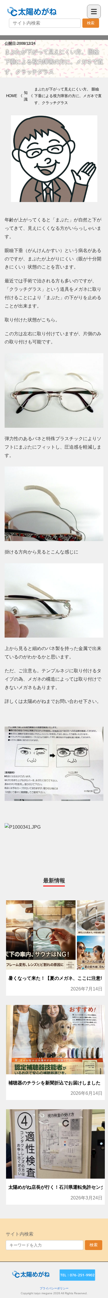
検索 (90, 23)
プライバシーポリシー (54, 1288)
